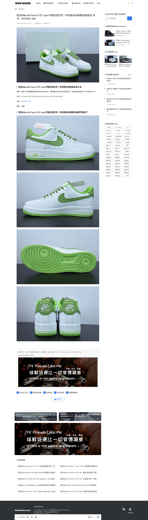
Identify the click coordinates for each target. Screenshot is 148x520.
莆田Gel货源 (109, 154)
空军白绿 (49, 392)
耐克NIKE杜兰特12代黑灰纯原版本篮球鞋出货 (119, 100)
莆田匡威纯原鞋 (109, 157)
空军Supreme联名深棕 (128, 136)
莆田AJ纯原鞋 (109, 151)
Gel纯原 (127, 130)
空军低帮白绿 (109, 139)
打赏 (90, 516)
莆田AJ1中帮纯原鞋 (109, 148)
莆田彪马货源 (128, 160)
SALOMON (127, 133)
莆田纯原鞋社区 (39, 507)
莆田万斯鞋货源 (128, 154)
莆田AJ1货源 (118, 148)
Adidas (109, 127)
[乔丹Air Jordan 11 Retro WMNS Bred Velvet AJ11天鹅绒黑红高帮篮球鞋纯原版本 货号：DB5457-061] (110, 33)
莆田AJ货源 (118, 151)
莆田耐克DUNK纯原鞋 (128, 166)
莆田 (127, 145)
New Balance (109, 133)
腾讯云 (47, 512)
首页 (39, 3)
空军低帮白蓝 (118, 139)
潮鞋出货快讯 (89, 3)
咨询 (98, 3)
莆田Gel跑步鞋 (119, 154)
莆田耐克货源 (73, 392)
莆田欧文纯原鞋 (109, 166)
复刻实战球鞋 (63, 3)
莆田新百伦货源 (119, 163)
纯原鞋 (127, 142)
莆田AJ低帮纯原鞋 (128, 148)
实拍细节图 (118, 136)
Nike (118, 133)
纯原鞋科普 (77, 3)
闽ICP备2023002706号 (41, 514)
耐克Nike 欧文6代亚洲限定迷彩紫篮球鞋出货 (119, 80)
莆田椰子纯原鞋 (128, 163)
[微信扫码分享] (27, 517)
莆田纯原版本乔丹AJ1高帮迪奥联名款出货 (119, 110)
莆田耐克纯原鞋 (119, 173)
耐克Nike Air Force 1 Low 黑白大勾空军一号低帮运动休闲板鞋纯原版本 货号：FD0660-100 (111, 65)
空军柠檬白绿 (37, 392)
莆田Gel (127, 151)
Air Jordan (118, 127)
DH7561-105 (26, 101)
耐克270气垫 (109, 145)
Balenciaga (109, 130)
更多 (129, 75)
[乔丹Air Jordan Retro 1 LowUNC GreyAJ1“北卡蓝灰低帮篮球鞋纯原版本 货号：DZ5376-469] (110, 43)
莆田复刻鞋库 (49, 3)
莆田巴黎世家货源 (119, 160)
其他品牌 (109, 136)
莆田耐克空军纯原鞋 (109, 173)
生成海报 (22, 517)
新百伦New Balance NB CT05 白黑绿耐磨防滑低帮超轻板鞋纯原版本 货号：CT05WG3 (125, 65)
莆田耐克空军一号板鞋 (128, 170)
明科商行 (53, 510)
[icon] (124, 509)
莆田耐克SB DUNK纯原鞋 (109, 170)
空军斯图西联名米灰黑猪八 (128, 139)
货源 (127, 176)
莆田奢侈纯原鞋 (119, 157)
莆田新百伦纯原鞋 (109, 163)
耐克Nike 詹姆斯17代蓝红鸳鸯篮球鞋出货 (119, 90)
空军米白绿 (60, 392)
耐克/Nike (38, 23)
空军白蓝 (118, 142)
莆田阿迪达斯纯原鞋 (109, 176)
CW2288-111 (118, 130)
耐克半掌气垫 (118, 145)
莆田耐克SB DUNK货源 (119, 170)
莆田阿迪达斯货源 (119, 176)
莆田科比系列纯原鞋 (119, 166)
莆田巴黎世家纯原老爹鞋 (128, 157)
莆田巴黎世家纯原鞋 (109, 160)
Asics (127, 127)
